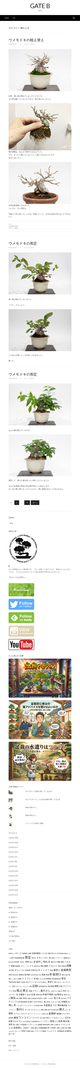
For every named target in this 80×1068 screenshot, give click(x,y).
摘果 (46, 966)
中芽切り (22, 962)
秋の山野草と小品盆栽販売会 (31, 1021)
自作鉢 (16, 962)
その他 (12, 941)
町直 (14, 991)
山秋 (45, 998)
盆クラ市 (11, 1034)
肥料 (11, 1013)
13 (27, 503)
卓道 (59, 966)
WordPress (35, 1064)
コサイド (23, 1014)
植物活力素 (23, 975)
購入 (62, 1009)
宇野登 (23, 1031)
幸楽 (47, 975)
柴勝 (29, 953)
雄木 (65, 995)
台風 (47, 1014)
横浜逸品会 (62, 1005)
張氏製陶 (51, 986)
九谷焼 (62, 1028)
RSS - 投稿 (12, 1046)
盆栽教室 (66, 969)
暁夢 (19, 1002)
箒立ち (34, 958)
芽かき (53, 953)
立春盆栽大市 (44, 1027)
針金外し (38, 961)
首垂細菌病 (36, 953)
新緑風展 (24, 1002)
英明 (27, 962)
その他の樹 (14, 936)
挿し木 (12, 1005)
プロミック (17, 1031)
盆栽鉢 (52, 1013)
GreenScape (55, 1010)
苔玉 (12, 1028)
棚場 (16, 1017)
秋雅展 (64, 1001)
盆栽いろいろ (15, 908)
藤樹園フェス (61, 1014)
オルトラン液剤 (39, 1010)
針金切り (40, 998)
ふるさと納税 (17, 979)
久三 (56, 1021)
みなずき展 (43, 979)
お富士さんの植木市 (56, 991)
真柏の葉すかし (31, 807)
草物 (12, 931)
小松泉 (22, 982)
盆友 (32, 1031)
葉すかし (45, 990)
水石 (35, 1002)
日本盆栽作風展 (38, 1005)
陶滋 (30, 991)
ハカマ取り (50, 998)
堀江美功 (47, 1002)
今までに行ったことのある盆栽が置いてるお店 (42, 799)
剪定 (28, 957)
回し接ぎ (16, 1024)
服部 (62, 962)
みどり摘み (58, 1002)
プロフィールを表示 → (17, 577)
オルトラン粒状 (27, 986)
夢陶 (58, 962)
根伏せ (60, 994)
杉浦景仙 (68, 1031)
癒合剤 (29, 995)
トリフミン (27, 978)
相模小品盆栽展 (32, 998)
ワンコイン (25, 1017)
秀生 (69, 1002)
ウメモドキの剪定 (23, 243)
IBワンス (30, 1014)
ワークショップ (37, 1014)
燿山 (36, 1028)
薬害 (49, 1010)
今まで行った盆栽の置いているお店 (38, 791)
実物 (14, 927)
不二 (61, 982)
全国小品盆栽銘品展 (17, 958)
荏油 (27, 982)
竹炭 (40, 975)
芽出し (44, 982)
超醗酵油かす (67, 958)
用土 (65, 991)
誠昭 (69, 1028)
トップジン (44, 1021)
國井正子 (54, 962)
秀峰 (42, 966)
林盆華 (17, 966)
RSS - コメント (14, 1050)
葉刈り (20, 1009)
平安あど (40, 1002)
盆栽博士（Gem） (22, 1027)
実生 (63, 978)
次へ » (35, 503)
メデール (17, 1014)
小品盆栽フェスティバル (28, 1024)
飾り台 (56, 982)
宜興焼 (32, 1028)
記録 (35, 986)
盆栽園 (40, 1025)
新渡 (49, 953)
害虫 (65, 998)
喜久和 (56, 1018)
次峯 (61, 986)
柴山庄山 (37, 966)
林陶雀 (48, 979)
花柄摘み (25, 953)
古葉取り (22, 994)
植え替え (22, 990)
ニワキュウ (64, 1025)
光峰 (51, 1025)
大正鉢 (11, 970)
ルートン (19, 986)
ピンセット (61, 1018)
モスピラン (18, 1021)
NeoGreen (15, 975)
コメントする (29, 44)
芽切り (51, 982)
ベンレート (51, 1031)
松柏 (14, 912)
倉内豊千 (30, 1002)
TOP (13, 18)
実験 (20, 998)
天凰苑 (28, 1031)
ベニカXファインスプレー (24, 1005)
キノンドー (44, 970)
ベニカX (44, 953)
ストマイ (36, 1018)
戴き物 (66, 1021)
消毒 (68, 965)
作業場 (63, 966)
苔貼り (31, 962)
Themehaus (52, 1064)
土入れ (52, 1002)
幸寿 (17, 998)
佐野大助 (39, 995)
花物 (14, 922)
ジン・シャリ (27, 965)
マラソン (36, 991)
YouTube (12, 982)
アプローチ (52, 966)
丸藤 (55, 995)
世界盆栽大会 (42, 986)
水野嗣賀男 (60, 1031)
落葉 (52, 1021)
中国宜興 (27, 970)
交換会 (44, 1031)
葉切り (57, 970)
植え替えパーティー (56, 958)
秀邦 (51, 970)
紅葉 (33, 994)
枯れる (46, 961)
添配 (45, 1010)
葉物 (14, 917)
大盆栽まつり (50, 1005)
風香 (66, 975)
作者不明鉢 (48, 994)
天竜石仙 (34, 970)
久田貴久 (53, 1028)
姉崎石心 (11, 953)
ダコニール (19, 970)
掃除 (56, 986)
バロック (18, 953)
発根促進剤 (46, 1025)
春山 (63, 975)
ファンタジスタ (35, 982)
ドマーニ (37, 1031)
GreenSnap (34, 975)
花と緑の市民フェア (46, 1018)
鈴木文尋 (11, 962)
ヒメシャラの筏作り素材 (34, 823)
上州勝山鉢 (57, 1025)
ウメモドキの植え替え (26, 40)
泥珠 (58, 1028)
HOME (6, 18)
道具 (10, 1024)
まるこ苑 (67, 1010)
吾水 (14, 986)
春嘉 (18, 982)
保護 (43, 974)
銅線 (44, 1014)
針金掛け (55, 974)
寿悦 (10, 975)
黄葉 (13, 966)
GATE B (40, 5)
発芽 (66, 1028)
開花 (13, 998)
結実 (60, 1021)
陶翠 (28, 975)
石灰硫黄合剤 (56, 979)
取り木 (57, 998)
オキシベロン (42, 957)
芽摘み (25, 998)
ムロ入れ (11, 1031)
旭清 (62, 998)
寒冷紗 (36, 979)
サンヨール (29, 1010)
